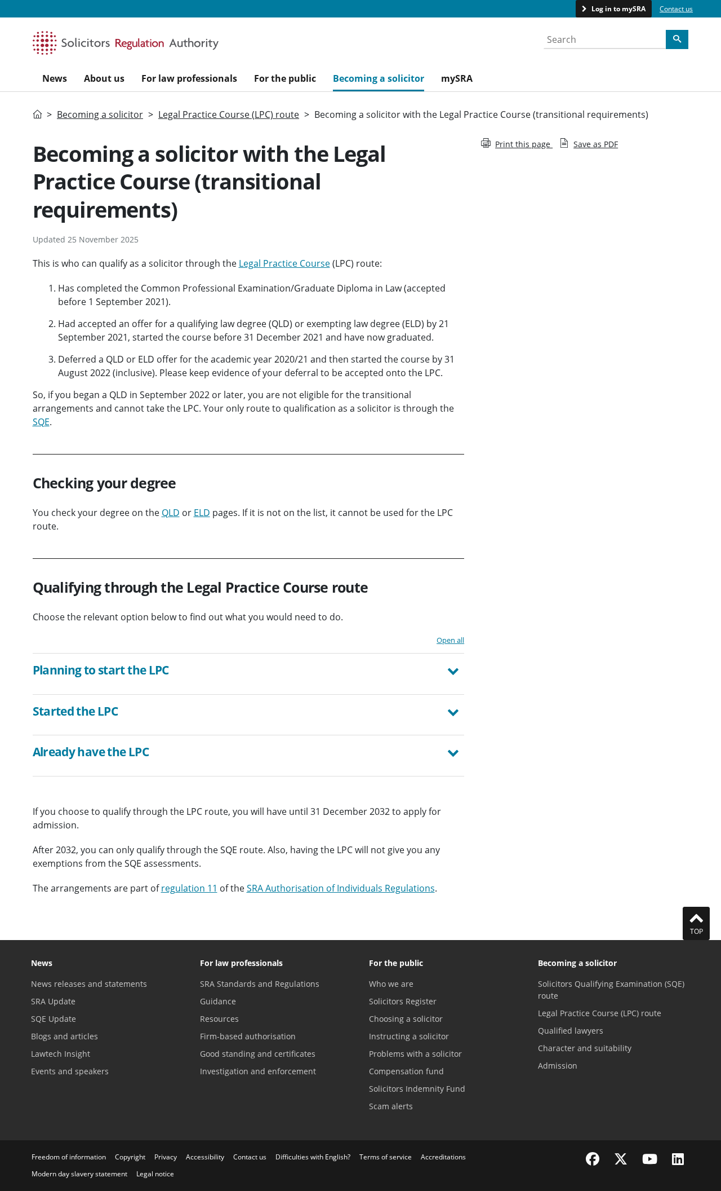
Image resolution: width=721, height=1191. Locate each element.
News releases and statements (89, 983)
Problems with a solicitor (415, 1053)
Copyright (130, 1157)
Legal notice (155, 1174)
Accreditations (443, 1157)
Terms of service (385, 1157)
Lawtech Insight (60, 1053)
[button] (249, 672)
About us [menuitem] (104, 78)
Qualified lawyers (570, 1030)
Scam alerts (391, 1106)
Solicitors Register (403, 1001)
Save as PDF (595, 144)
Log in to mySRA (618, 9)
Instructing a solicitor (409, 1036)
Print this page (524, 144)
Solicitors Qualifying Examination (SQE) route (611, 989)
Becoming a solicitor (100, 114)
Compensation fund (406, 1071)
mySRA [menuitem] (457, 78)
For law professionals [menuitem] (189, 78)
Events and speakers (70, 1071)
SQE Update (53, 1018)
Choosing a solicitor (406, 1018)
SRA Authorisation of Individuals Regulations (341, 888)
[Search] (677, 39)
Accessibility (205, 1157)
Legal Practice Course (284, 263)
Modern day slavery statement (79, 1174)
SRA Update (53, 1001)
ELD (202, 512)
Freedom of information (69, 1157)
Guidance (218, 1001)
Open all (450, 640)
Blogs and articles (64, 1036)
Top (696, 931)
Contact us (676, 9)
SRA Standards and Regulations (259, 983)
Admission (557, 1065)
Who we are (391, 983)
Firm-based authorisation (248, 1036)
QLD (171, 512)
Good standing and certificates (257, 1053)
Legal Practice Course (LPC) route (228, 114)
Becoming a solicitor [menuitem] (378, 78)
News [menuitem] (54, 78)
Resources (219, 1018)
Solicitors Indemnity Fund (417, 1088)
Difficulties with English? (312, 1157)
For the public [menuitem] (285, 78)
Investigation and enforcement (258, 1071)
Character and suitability (584, 1048)
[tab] (249, 674)
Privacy (165, 1157)
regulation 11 (189, 888)
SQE (41, 422)
